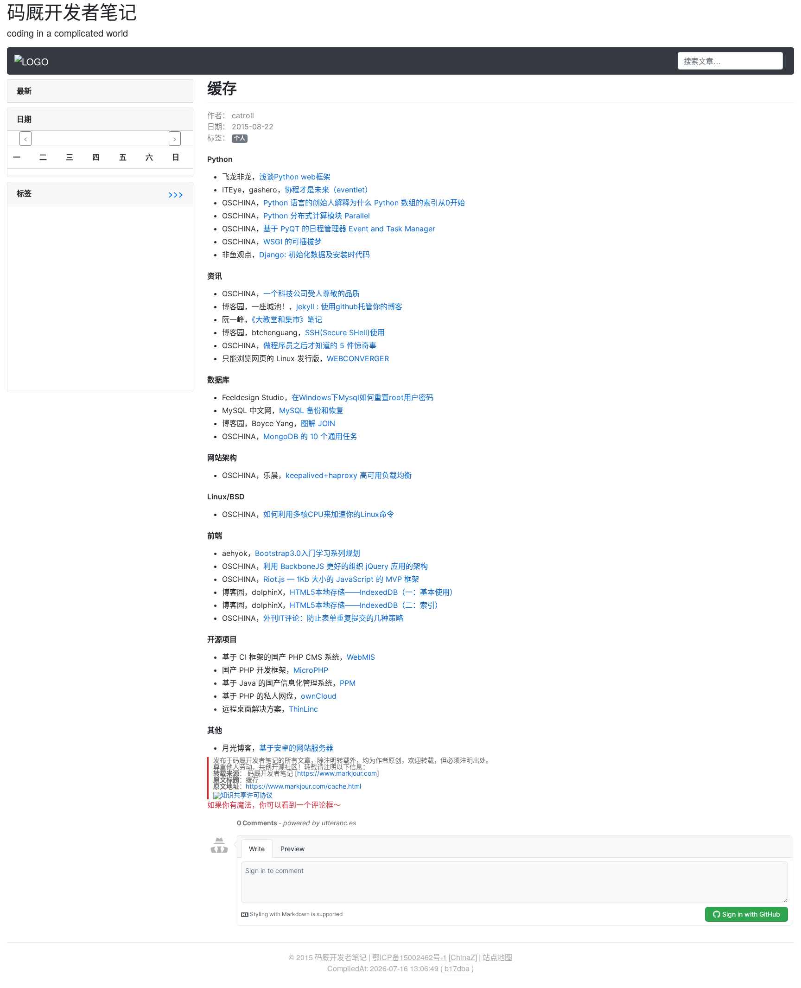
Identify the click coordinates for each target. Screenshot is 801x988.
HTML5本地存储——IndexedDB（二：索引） (366, 605)
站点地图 (497, 957)
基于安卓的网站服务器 (296, 747)
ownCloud (319, 696)
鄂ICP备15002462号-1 (409, 957)
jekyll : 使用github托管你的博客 (349, 306)
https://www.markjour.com (337, 773)
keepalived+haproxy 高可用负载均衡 (349, 475)
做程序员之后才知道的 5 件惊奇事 (319, 345)
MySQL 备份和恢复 (311, 410)
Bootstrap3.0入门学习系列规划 (307, 553)
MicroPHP (310, 670)
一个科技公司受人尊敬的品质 (311, 293)
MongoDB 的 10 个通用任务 (310, 436)
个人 (239, 138)
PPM (348, 683)
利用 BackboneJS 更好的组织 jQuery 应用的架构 (345, 566)
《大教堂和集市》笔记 (287, 319)
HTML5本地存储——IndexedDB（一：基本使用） (373, 592)
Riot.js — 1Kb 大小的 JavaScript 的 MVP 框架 (341, 579)
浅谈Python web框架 (295, 176)
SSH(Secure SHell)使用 (345, 332)
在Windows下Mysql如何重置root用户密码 (362, 397)
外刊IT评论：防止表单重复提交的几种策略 (333, 618)
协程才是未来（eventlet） (328, 189)
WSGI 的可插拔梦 (292, 241)
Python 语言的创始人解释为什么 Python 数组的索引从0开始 (364, 202)
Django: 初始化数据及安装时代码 (314, 254)
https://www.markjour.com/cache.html (303, 786)
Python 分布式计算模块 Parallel (316, 215)
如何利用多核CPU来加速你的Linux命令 (328, 514)
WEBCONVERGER (358, 358)
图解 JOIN (318, 423)
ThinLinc (303, 709)
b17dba (457, 968)
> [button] (175, 138)
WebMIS (361, 657)
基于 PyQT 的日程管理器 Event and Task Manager (349, 228)
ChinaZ (463, 957)
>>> (176, 194)
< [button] (25, 138)
